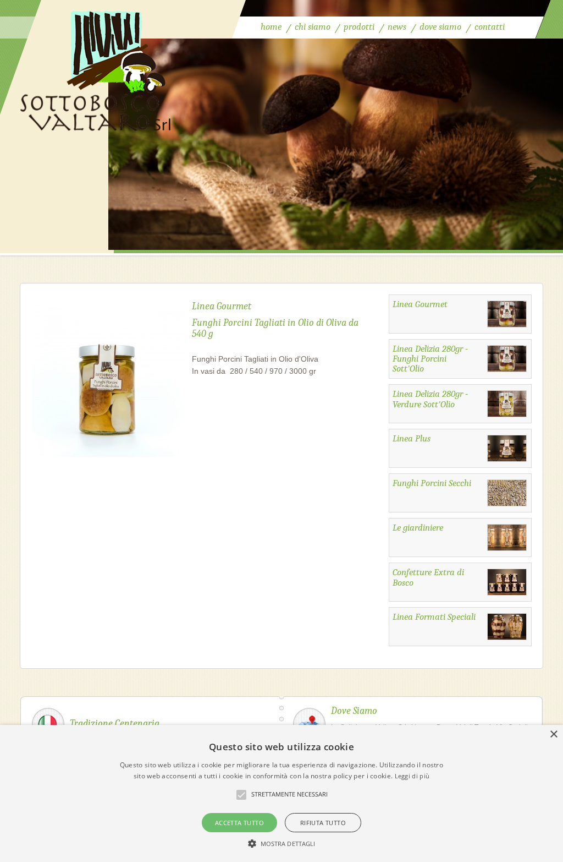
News (397, 26)
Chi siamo (312, 26)
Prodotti (359, 26)
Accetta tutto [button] (239, 823)
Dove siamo (440, 26)
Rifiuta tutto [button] (323, 823)
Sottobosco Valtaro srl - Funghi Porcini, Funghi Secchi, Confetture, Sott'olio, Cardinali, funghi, (96, 68)
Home (271, 26)
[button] (282, 843)
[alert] (281, 793)
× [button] (553, 734)
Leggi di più (412, 776)
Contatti (489, 26)
